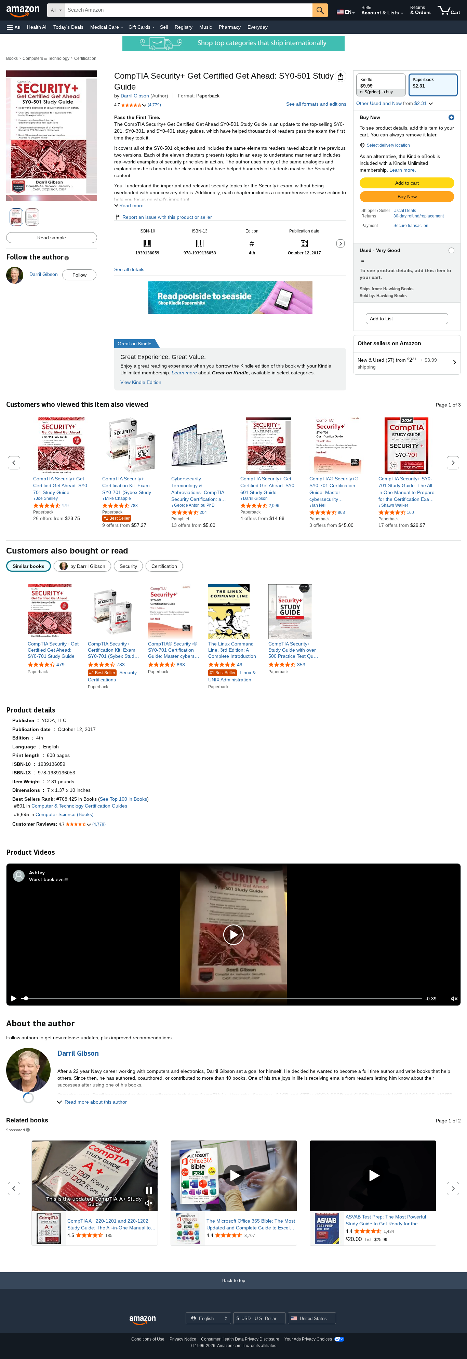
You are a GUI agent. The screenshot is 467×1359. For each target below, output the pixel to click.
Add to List (381, 318)
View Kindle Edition (140, 382)
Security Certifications (112, 676)
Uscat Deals (404, 210)
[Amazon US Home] (143, 1321)
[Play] (11, 999)
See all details (129, 269)
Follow (79, 275)
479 (60, 664)
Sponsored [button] (15, 1130)
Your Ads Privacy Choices (308, 1339)
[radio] (381, 85)
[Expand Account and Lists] (402, 13)
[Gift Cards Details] (153, 27)
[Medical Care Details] (122, 27)
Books (12, 58)
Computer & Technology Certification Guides (79, 806)
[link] (61, 485)
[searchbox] (188, 10)
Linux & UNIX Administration (232, 676)
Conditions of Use (147, 1339)
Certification (85, 58)
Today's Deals (68, 27)
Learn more (184, 372)
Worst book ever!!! (48, 879)
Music (205, 27)
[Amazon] (23, 10)
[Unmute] (454, 998)
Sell (164, 27)
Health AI (36, 27)
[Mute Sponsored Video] (149, 1203)
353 (301, 664)
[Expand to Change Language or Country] (353, 13)
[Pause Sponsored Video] (149, 1191)
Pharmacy (230, 27)
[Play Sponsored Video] (233, 1175)
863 (181, 664)
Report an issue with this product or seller (167, 217)
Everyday (258, 27)
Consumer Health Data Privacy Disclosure (240, 1339)
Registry (183, 27)
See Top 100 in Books (123, 799)
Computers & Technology (46, 58)
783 (121, 664)
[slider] (221, 998)
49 (239, 664)
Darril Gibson (135, 95)
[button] (14, 27)
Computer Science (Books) (65, 814)
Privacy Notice (183, 1339)
